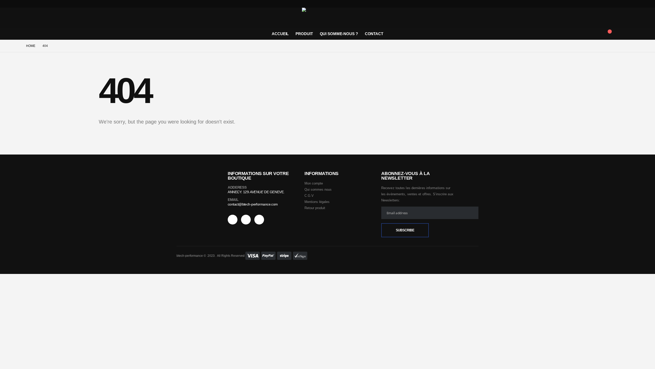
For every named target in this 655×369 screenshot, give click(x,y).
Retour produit (314, 208)
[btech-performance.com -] (327, 18)
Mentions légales (317, 202)
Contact (374, 34)
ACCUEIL (280, 34)
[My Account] (624, 34)
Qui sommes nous (318, 189)
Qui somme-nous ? (339, 34)
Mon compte (313, 183)
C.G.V (309, 196)
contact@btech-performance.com (253, 204)
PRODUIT (304, 34)
